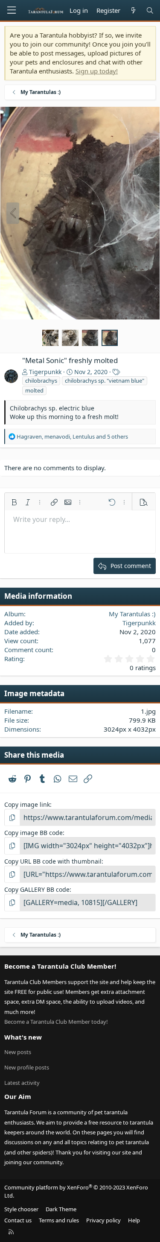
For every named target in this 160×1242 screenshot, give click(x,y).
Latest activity (22, 1083)
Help (134, 1220)
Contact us (18, 1220)
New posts (17, 1052)
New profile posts (26, 1067)
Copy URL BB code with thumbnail (53, 861)
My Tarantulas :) (132, 613)
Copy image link (27, 804)
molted (34, 390)
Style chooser (21, 1209)
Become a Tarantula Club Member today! (56, 1021)
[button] (14, 502)
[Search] (150, 10)
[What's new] (133, 10)
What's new (23, 1037)
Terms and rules (59, 1220)
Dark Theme (61, 1209)
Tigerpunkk (45, 372)
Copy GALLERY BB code (37, 889)
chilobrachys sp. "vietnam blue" (104, 380)
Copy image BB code (33, 833)
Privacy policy (103, 1220)
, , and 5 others (72, 436)
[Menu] (11, 10)
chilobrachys (41, 380)
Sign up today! (97, 71)
